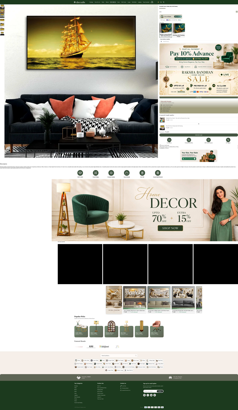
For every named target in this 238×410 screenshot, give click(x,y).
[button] (162, 8)
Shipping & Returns (165, 148)
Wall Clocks (123, 2)
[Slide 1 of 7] (2, 6)
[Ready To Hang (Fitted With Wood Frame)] (165, 30)
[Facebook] (144, 395)
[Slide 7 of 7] (2, 33)
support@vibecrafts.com (126, 390)
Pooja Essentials (146, 2)
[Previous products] (125, 300)
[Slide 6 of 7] (2, 29)
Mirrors (107, 2)
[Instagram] (148, 395)
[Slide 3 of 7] (2, 15)
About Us (99, 385)
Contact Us (99, 397)
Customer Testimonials (101, 395)
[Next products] (200, 300)
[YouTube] (151, 395)
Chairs (118, 2)
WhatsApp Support (125, 388)
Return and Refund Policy (101, 387)
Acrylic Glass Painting (78, 402)
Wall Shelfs (134, 2)
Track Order (124, 385)
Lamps (129, 2)
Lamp (75, 393)
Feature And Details (165, 145)
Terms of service (100, 393)
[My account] (158, 2)
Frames (75, 398)
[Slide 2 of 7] (2, 11)
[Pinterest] (154, 395)
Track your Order (100, 398)
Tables (103, 2)
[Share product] (237, 11)
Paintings (91, 2)
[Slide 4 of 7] (2, 20)
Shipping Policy (100, 389)
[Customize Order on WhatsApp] (198, 156)
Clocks (75, 400)
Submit (159, 391)
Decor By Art (97, 2)
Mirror (75, 389)
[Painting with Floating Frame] (179, 30)
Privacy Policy (99, 391)
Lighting (139, 2)
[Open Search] (161, 2)
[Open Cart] (163, 2)
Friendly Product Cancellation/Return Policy (170, 146)
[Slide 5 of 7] (2, 24)
